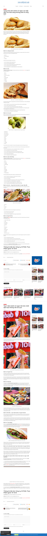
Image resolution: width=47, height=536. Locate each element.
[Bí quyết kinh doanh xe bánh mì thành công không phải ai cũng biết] (38, 292)
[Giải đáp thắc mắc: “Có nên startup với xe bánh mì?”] (28, 292)
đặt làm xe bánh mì (12, 483)
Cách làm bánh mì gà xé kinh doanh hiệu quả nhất (40, 274)
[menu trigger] (5, 6)
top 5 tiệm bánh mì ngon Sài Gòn (10, 501)
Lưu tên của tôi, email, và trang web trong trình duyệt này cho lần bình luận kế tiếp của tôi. (13, 281)
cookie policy (2, 533)
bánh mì (24, 70)
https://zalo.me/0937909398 (26, 253)
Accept (8, 534)
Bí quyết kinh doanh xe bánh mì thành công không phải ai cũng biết (38, 297)
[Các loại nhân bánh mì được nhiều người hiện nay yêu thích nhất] (34, 271)
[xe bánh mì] (23, 2)
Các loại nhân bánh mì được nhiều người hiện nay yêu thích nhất (34, 274)
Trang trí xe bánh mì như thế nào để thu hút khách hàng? (40, 281)
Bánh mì (5, 304)
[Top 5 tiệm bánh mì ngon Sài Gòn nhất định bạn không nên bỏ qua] (8, 292)
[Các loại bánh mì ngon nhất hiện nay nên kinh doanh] (18, 292)
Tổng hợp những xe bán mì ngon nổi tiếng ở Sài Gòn (34, 281)
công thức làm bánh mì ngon (10, 257)
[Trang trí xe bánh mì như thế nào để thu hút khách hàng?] (40, 278)
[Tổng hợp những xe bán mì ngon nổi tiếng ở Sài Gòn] (34, 278)
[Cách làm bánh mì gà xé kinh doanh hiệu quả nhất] (40, 271)
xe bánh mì (7, 464)
